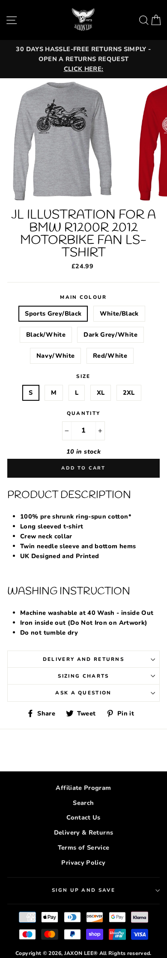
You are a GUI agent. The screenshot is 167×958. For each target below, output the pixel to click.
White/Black (119, 313)
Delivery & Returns (83, 832)
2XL (129, 392)
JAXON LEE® (81, 953)
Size (83, 376)
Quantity (84, 413)
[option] (83, 59)
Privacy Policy (83, 862)
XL (101, 392)
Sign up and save (83, 890)
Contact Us (83, 817)
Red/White (110, 355)
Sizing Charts (83, 675)
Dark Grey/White (110, 334)
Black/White (46, 334)
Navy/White (55, 355)
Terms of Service (84, 847)
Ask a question (83, 692)
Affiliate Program (83, 787)
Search (83, 802)
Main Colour (83, 297)
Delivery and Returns (83, 659)
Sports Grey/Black (53, 313)
